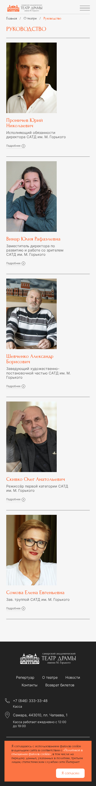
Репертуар (25, 677)
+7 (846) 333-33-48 (30, 701)
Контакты (30, 685)
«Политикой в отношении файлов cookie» (47, 752)
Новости (72, 677)
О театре (50, 677)
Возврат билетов (59, 685)
